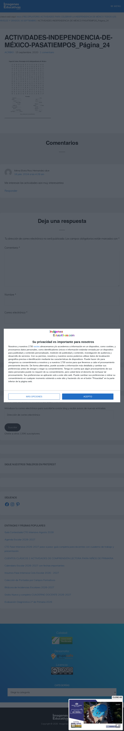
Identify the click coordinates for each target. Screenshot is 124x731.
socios (37, 346)
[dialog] (62, 365)
